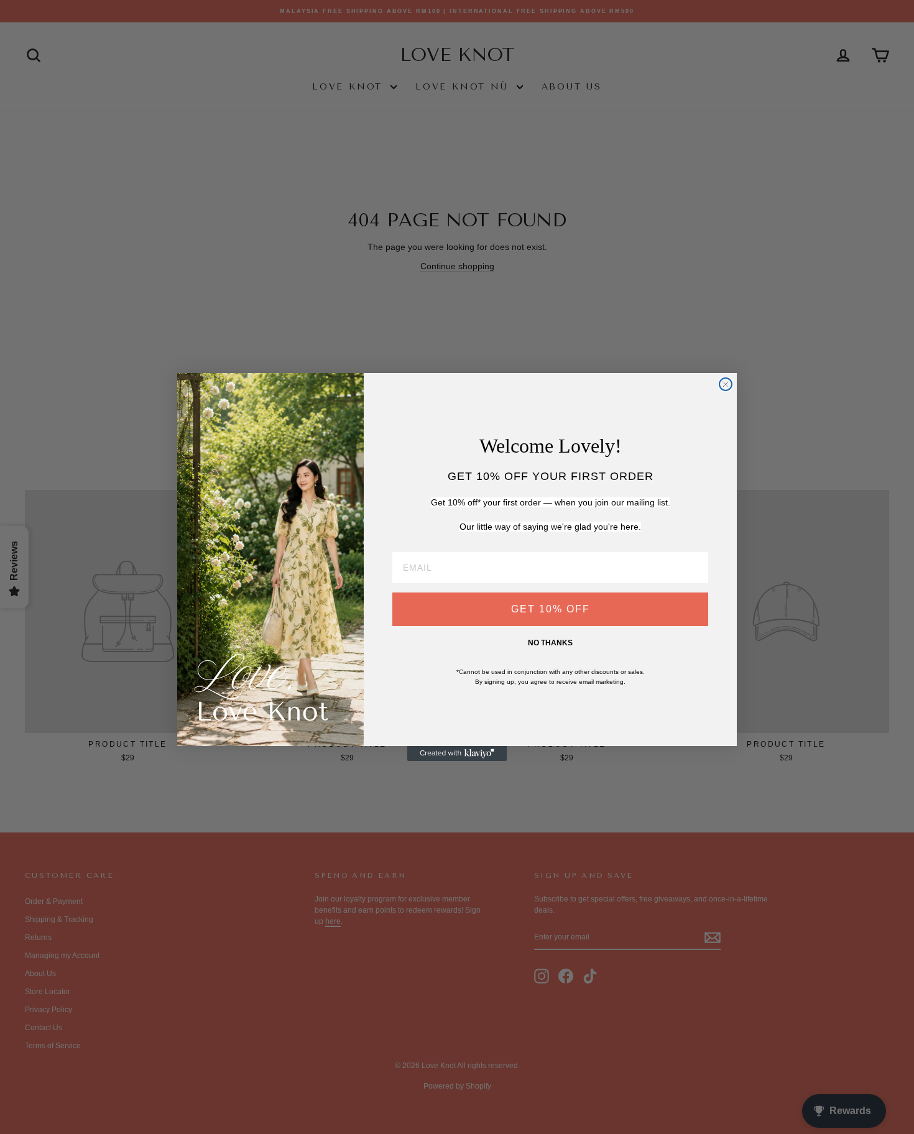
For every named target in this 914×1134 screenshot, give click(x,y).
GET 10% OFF (550, 609)
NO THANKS (550, 642)
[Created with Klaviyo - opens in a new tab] (457, 753)
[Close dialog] (725, 384)
